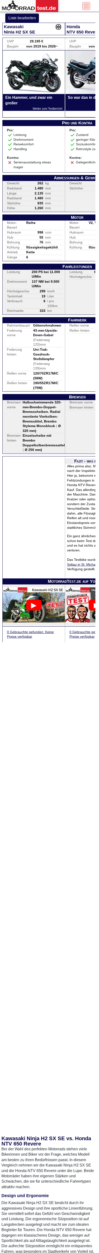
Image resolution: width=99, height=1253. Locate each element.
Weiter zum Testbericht (47, 108)
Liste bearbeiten (22, 18)
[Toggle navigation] (86, 6)
